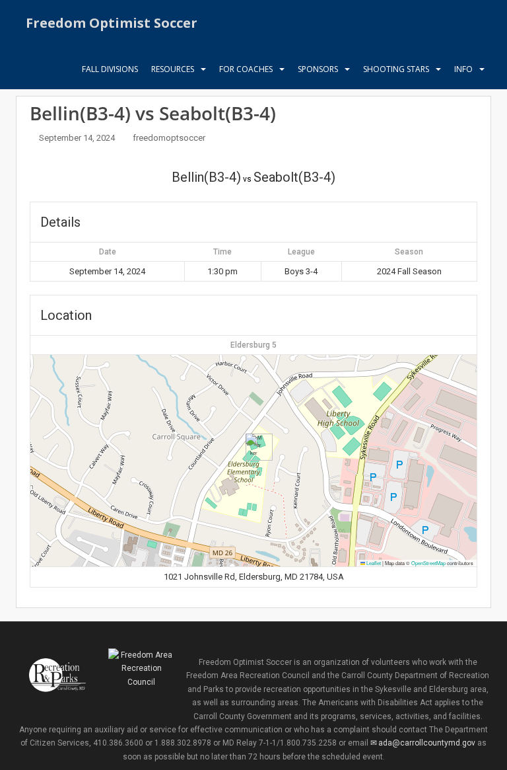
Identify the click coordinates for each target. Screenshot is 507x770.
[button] (254, 447)
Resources (172, 69)
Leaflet (373, 562)
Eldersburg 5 (253, 345)
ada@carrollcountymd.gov (426, 743)
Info (463, 69)
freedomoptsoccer (169, 138)
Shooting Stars (396, 69)
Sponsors (318, 69)
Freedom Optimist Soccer (111, 23)
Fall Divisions (110, 69)
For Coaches (246, 69)
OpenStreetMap (428, 562)
